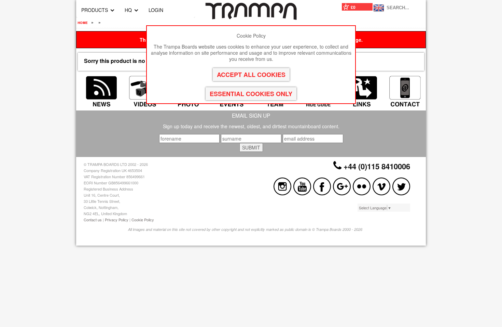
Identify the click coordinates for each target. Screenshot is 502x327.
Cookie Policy (142, 219)
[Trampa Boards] (251, 17)
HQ (128, 9)
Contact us (93, 219)
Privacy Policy (116, 219)
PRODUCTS (94, 9)
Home (83, 22)
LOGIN (156, 9)
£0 (353, 7)
